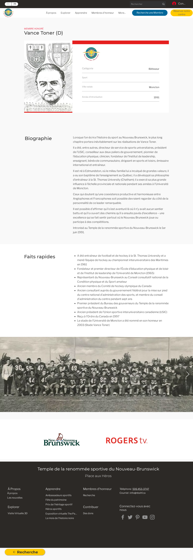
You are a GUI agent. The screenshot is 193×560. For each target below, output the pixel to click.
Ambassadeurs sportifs (58, 495)
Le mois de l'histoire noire (60, 518)
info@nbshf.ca (138, 492)
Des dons (88, 513)
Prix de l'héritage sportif (59, 504)
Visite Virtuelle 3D (17, 513)
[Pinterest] (137, 517)
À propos (12, 493)
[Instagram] (152, 517)
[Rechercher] (163, 4)
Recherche (89, 495)
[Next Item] (188, 374)
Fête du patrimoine (56, 499)
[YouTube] (145, 517)
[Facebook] (123, 517)
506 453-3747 (141, 489)
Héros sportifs (54, 509)
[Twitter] (130, 517)
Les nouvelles (14, 497)
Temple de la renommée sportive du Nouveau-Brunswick (98, 468)
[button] (81, 12)
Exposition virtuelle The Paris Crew (61, 513)
